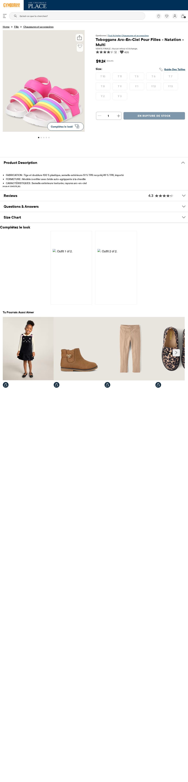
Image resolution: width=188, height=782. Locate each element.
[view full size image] (44, 131)
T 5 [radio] (136, 76)
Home (6, 26)
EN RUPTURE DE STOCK (154, 115)
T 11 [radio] (120, 76)
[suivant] (176, 352)
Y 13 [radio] (170, 86)
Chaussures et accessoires (38, 26)
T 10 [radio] (102, 76)
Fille (16, 26)
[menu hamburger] (5, 16)
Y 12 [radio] (153, 86)
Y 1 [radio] (136, 86)
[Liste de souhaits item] (168, 18)
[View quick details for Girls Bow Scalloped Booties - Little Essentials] (56, 385)
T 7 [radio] (170, 76)
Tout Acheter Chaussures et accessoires (128, 35)
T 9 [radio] (120, 86)
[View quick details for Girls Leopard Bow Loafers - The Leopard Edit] (158, 385)
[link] (159, 16)
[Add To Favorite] (80, 46)
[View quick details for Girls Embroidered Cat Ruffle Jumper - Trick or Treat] (6, 385)
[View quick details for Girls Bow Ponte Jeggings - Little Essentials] (107, 385)
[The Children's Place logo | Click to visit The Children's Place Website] (37, 5)
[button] (167, 16)
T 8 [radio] (103, 86)
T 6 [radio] (153, 76)
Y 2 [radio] (103, 96)
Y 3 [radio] (120, 96)
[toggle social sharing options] (79, 37)
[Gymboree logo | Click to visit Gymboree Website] (12, 5)
